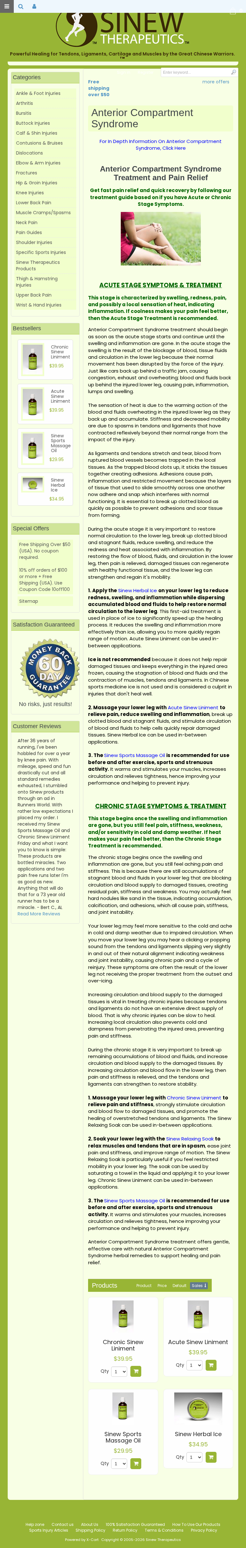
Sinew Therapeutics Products (38, 265)
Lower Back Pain (33, 202)
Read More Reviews (39, 914)
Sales (197, 1285)
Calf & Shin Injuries (36, 133)
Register (145, 72)
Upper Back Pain (34, 295)
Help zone (35, 1524)
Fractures (26, 173)
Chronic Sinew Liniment (123, 1345)
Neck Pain (26, 222)
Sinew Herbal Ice (198, 1434)
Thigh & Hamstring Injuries (37, 281)
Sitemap (28, 601)
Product (144, 1285)
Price (162, 1285)
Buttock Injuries (33, 123)
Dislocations (29, 153)
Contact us (63, 1524)
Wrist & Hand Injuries (39, 305)
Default (179, 1285)
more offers (215, 82)
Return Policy (125, 1530)
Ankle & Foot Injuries (38, 93)
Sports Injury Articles (48, 1530)
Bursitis (23, 113)
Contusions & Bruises (39, 143)
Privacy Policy (204, 1530)
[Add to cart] (135, 1371)
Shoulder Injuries (34, 242)
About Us (89, 1524)
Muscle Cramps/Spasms (43, 212)
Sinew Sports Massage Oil (123, 1437)
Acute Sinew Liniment (198, 1342)
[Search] (233, 72)
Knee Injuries (30, 192)
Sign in (123, 72)
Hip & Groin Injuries (36, 183)
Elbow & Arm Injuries (38, 163)
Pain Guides (29, 232)
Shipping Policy (90, 1530)
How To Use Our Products (196, 1524)
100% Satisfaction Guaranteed (135, 1524)
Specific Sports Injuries (41, 252)
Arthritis (24, 103)
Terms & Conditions (164, 1530)
